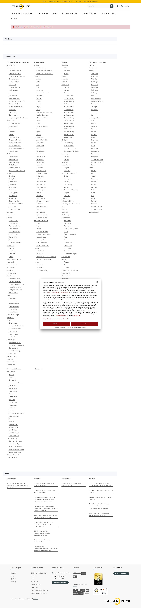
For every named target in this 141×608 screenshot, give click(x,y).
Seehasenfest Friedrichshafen (46, 256)
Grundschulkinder (97, 101)
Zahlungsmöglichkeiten (39, 573)
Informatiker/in (41, 181)
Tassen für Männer (15, 143)
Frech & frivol (40, 68)
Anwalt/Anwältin (41, 140)
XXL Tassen (12, 112)
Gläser (9, 173)
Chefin (93, 123)
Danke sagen (66, 215)
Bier (37, 84)
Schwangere (95, 154)
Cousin (93, 176)
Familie (11, 248)
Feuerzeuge (11, 340)
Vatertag (64, 209)
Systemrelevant (41, 215)
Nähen (38, 123)
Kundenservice (41, 187)
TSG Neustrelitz (41, 270)
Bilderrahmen (11, 65)
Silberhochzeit (68, 145)
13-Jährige (94, 93)
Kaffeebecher (13, 159)
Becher (9, 154)
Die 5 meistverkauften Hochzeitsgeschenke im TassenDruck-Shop (42, 533)
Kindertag (65, 187)
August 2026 (11, 479)
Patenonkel (95, 204)
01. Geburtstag (69, 96)
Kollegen (67, 71)
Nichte (93, 143)
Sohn (93, 115)
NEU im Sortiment (15, 123)
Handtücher (11, 276)
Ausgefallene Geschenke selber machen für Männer (99, 505)
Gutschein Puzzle (15, 328)
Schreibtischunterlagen (14, 259)
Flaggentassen (14, 129)
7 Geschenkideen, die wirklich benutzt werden (71, 484)
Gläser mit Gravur (70, 234)
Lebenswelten (38, 76)
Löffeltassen (13, 96)
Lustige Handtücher (15, 290)
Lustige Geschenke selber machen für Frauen (100, 498)
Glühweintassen (14, 87)
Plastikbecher (13, 157)
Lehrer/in (39, 193)
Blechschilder (13, 223)
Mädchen (67, 170)
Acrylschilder (13, 220)
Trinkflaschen (11, 198)
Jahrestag (65, 154)
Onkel (93, 193)
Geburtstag (65, 84)
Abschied (65, 65)
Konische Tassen (14, 93)
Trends (36, 65)
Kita (65, 68)
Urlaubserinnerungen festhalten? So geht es (101, 491)
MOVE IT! (39, 254)
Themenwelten (12, 438)
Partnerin (94, 148)
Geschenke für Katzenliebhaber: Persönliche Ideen (44, 491)
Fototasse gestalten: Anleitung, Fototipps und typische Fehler (44, 498)
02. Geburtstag (69, 98)
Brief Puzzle (13, 323)
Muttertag (65, 198)
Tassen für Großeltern (16, 148)
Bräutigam (67, 179)
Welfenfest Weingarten (44, 259)
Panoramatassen (14, 98)
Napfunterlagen (41, 243)
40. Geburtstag (69, 123)
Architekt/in (40, 143)
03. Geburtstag (69, 101)
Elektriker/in (40, 151)
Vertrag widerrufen (60, 582)
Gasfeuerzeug (13, 348)
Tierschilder (13, 237)
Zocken (38, 134)
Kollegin (94, 134)
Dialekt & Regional (42, 93)
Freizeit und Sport (15, 444)
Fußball (38, 98)
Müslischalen (11, 267)
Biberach (39, 265)
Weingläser (13, 187)
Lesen (38, 109)
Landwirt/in (40, 190)
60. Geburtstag (69, 129)
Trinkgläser (12, 179)
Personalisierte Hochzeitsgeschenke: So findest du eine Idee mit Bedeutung (46, 549)
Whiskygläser (13, 193)
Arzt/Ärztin (40, 145)
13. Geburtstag (68, 104)
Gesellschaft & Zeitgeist (44, 71)
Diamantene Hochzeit (71, 151)
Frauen (66, 87)
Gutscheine (38, 369)
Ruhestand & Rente (68, 201)
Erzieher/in (40, 154)
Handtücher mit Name (16, 284)
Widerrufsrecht (36, 584)
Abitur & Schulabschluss (70, 270)
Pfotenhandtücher (42, 245)
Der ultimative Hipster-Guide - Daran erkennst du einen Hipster (100, 484)
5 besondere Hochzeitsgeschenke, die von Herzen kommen (45, 516)
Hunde (38, 223)
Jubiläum (65, 162)
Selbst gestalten (14, 201)
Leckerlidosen (41, 237)
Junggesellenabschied (69, 173)
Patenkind (94, 109)
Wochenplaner (14, 433)
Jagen (38, 107)
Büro (38, 87)
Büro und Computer (16, 441)
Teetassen (12, 109)
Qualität (13, 579)
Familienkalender (15, 226)
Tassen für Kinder (15, 145)
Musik (38, 120)
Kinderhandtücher (15, 287)
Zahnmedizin (40, 212)
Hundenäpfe (40, 240)
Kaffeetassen (13, 90)
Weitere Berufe (41, 218)
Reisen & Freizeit (41, 126)
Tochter (93, 112)
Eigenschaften (14, 137)
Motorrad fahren (41, 118)
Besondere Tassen (15, 71)
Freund (93, 181)
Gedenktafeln (13, 229)
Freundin (94, 132)
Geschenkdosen (12, 265)
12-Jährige (94, 90)
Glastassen (12, 84)
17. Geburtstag (68, 109)
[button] (117, 6)
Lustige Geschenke (42, 115)
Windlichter (13, 195)
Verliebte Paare (94, 212)
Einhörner (39, 96)
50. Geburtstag (69, 126)
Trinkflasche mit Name (16, 204)
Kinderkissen (13, 312)
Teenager (94, 107)
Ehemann (94, 179)
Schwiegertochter (97, 162)
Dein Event (40, 251)
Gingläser (12, 176)
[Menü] (107, 589)
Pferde (38, 229)
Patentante (95, 151)
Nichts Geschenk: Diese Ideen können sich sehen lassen (99, 514)
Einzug (64, 76)
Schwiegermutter (97, 159)
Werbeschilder (14, 427)
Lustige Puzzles (14, 337)
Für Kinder (12, 206)
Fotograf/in (40, 162)
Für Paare (67, 226)
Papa (93, 198)
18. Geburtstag (69, 112)
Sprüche (12, 132)
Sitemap (13, 582)
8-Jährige (94, 82)
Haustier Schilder (42, 231)
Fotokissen (12, 298)
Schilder (9, 218)
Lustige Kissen (14, 306)
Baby (93, 96)
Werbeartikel (11, 372)
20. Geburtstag (69, 115)
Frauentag (65, 79)
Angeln (38, 79)
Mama (93, 137)
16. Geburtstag (69, 107)
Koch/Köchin (40, 184)
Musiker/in (39, 195)
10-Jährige (94, 87)
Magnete (12, 399)
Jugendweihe (66, 165)
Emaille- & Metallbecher (17, 170)
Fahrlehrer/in (40, 157)
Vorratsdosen (11, 273)
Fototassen (10, 68)
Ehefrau (94, 129)
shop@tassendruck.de (61, 573)
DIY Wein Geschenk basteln (99, 509)
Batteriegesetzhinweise (39, 593)
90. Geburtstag (69, 137)
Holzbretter (13, 397)
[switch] (104, 593)
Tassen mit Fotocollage (17, 101)
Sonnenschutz (11, 362)
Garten (38, 101)
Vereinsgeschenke (15, 452)
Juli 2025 (92, 479)
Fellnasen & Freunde (41, 220)
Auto (38, 82)
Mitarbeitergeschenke (16, 449)
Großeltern (92, 68)
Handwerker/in (41, 170)
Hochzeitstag (68, 143)
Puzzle (9, 320)
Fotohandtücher (14, 279)
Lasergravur (11, 365)
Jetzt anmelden (120, 574)
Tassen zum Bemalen (16, 107)
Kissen (9, 295)
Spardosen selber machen (43, 502)
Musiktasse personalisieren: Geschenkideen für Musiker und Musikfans (17, 485)
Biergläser (12, 184)
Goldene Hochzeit (70, 148)
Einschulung (66, 273)
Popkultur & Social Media (44, 73)
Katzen (38, 226)
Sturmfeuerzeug (14, 351)
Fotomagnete (11, 353)
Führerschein (66, 82)
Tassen (11, 419)
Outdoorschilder (14, 231)
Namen (11, 134)
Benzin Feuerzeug (15, 342)
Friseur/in (39, 165)
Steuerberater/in (41, 206)
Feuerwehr (40, 159)
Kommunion (66, 256)
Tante (93, 165)
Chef (92, 173)
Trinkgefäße (68, 184)
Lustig (11, 256)
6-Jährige (94, 76)
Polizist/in (39, 204)
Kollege (93, 184)
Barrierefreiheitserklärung (39, 590)
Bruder (93, 170)
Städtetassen (13, 126)
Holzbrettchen (11, 356)
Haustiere (12, 251)
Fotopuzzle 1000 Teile (16, 326)
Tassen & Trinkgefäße (71, 229)
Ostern (64, 259)
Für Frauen (67, 220)
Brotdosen (10, 317)
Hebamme (40, 176)
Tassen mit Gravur (15, 104)
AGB (32, 579)
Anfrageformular (12, 458)
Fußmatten (10, 245)
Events (36, 248)
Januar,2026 (66, 479)
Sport (38, 132)
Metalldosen (13, 402)
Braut (66, 176)
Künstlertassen (14, 151)
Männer (66, 90)
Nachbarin (94, 140)
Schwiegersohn (96, 206)
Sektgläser (12, 190)
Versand (33, 576)
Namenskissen (14, 304)
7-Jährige (94, 79)
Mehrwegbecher (14, 168)
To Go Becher (13, 165)
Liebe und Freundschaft (44, 112)
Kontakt (13, 573)
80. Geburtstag (69, 134)
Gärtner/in (39, 168)
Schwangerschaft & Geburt (71, 204)
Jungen (66, 168)
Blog (12, 576)
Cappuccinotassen (15, 73)
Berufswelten (38, 137)
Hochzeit (12, 254)
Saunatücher (13, 292)
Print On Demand (13, 455)
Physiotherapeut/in (42, 201)
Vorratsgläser (13, 181)
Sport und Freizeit (15, 209)
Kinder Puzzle (13, 334)
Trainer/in (39, 209)
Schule (38, 129)
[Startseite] (11, 18)
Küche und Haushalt (16, 447)
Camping (39, 90)
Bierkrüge (10, 212)
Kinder (66, 93)
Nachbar (94, 187)
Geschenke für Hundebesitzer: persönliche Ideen (44, 484)
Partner (93, 201)
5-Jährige (94, 73)
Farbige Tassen (14, 82)
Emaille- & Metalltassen (17, 76)
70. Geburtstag (69, 132)
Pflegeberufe (40, 198)
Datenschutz (35, 587)
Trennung (65, 212)
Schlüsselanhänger (13, 315)
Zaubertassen (13, 115)
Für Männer (68, 223)
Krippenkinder (96, 98)
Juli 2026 (37, 479)
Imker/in (39, 179)
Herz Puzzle (13, 331)
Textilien (66, 181)
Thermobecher (14, 162)
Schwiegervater (96, 209)
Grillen (38, 104)
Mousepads (10, 262)
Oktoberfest (66, 276)
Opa (92, 195)
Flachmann (10, 215)
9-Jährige (94, 84)
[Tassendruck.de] (21, 6)
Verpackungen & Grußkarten (18, 118)
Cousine (94, 126)
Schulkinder (95, 104)
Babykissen (13, 309)
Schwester (94, 157)
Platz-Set (10, 359)
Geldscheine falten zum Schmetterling (42, 541)
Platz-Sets (67, 248)
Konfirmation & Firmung (70, 190)
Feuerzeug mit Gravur (16, 345)
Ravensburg (40, 267)
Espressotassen (14, 79)
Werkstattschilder (15, 243)
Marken (36, 262)
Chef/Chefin (40, 148)
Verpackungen (14, 435)
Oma (93, 145)
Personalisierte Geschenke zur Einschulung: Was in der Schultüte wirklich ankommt (45, 509)
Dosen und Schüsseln (16, 383)
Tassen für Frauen (15, 140)
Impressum (34, 582)
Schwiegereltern (94, 118)
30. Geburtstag (69, 120)
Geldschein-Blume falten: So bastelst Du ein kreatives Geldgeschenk (43, 524)
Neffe (93, 190)
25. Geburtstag (69, 118)
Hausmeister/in (41, 173)
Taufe (63, 206)
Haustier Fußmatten (43, 234)
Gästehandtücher (15, 281)
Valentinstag (66, 218)
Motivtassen (11, 120)
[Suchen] (111, 6)
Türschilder (12, 240)
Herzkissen (12, 301)
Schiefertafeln (13, 234)
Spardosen (10, 270)
